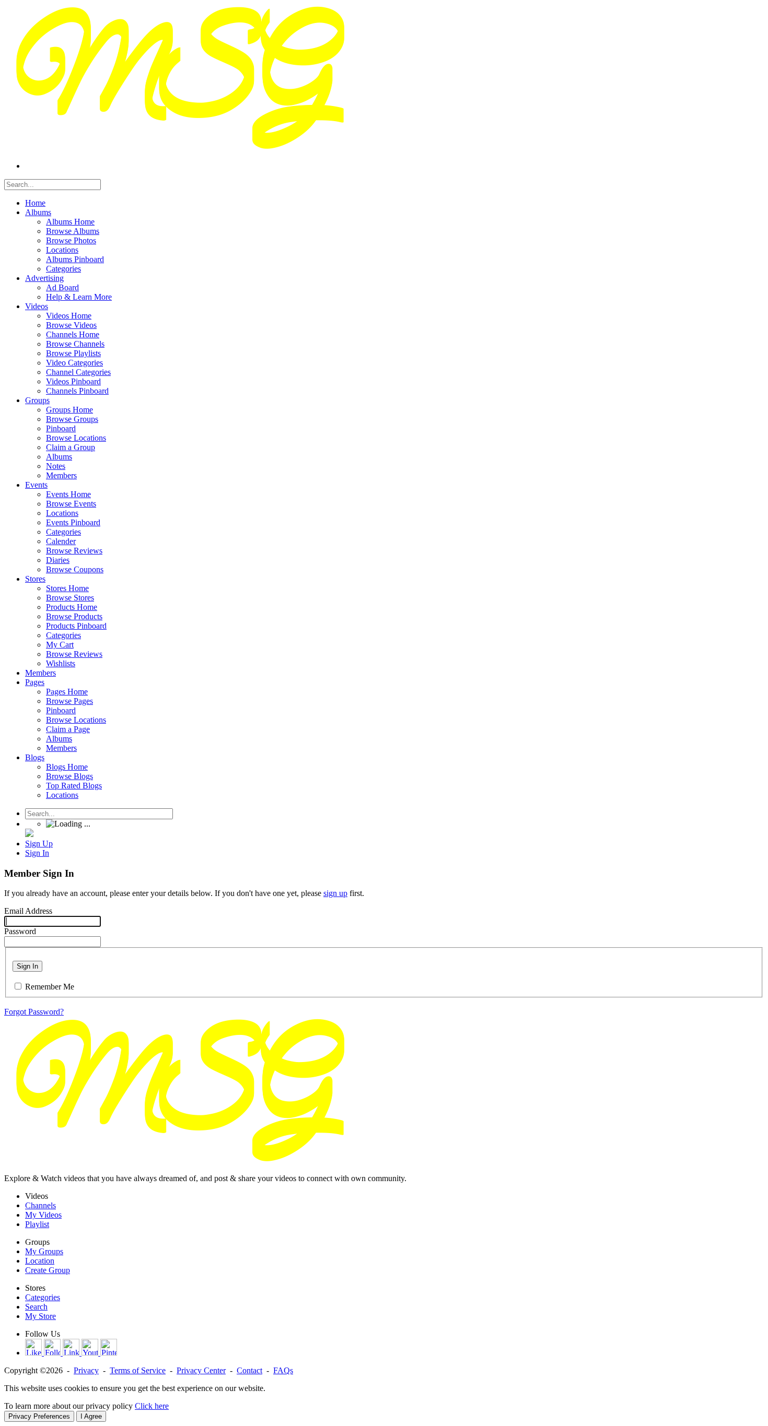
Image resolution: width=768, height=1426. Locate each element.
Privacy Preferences (39, 1416)
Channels (40, 1205)
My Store (40, 1316)
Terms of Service (138, 1370)
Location (39, 1260)
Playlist (37, 1224)
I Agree (91, 1416)
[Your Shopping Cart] (29, 834)
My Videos (43, 1214)
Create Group (47, 1270)
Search (36, 1306)
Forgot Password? (34, 1011)
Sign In (27, 966)
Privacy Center (201, 1370)
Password (20, 931)
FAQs (283, 1370)
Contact (249, 1370)
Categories (42, 1297)
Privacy (86, 1370)
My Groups (44, 1251)
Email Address (28, 910)
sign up (335, 893)
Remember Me (49, 986)
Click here (152, 1405)
